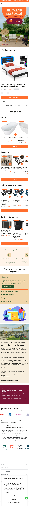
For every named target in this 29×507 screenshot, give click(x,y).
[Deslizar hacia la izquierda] (23, 80)
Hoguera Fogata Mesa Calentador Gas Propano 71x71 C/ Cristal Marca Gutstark (18, 234)
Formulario (7, 286)
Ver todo (14, 146)
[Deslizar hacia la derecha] (26, 80)
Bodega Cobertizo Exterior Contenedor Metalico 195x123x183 (6, 232)
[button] (24, 3)
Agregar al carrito (14, 97)
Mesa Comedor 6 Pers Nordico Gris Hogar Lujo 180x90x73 (18, 202)
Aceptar (14, 495)
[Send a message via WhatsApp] (26, 498)
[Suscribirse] (25, 398)
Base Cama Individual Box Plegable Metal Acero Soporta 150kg (6, 169)
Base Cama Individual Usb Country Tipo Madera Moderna (18, 169)
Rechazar (14, 499)
